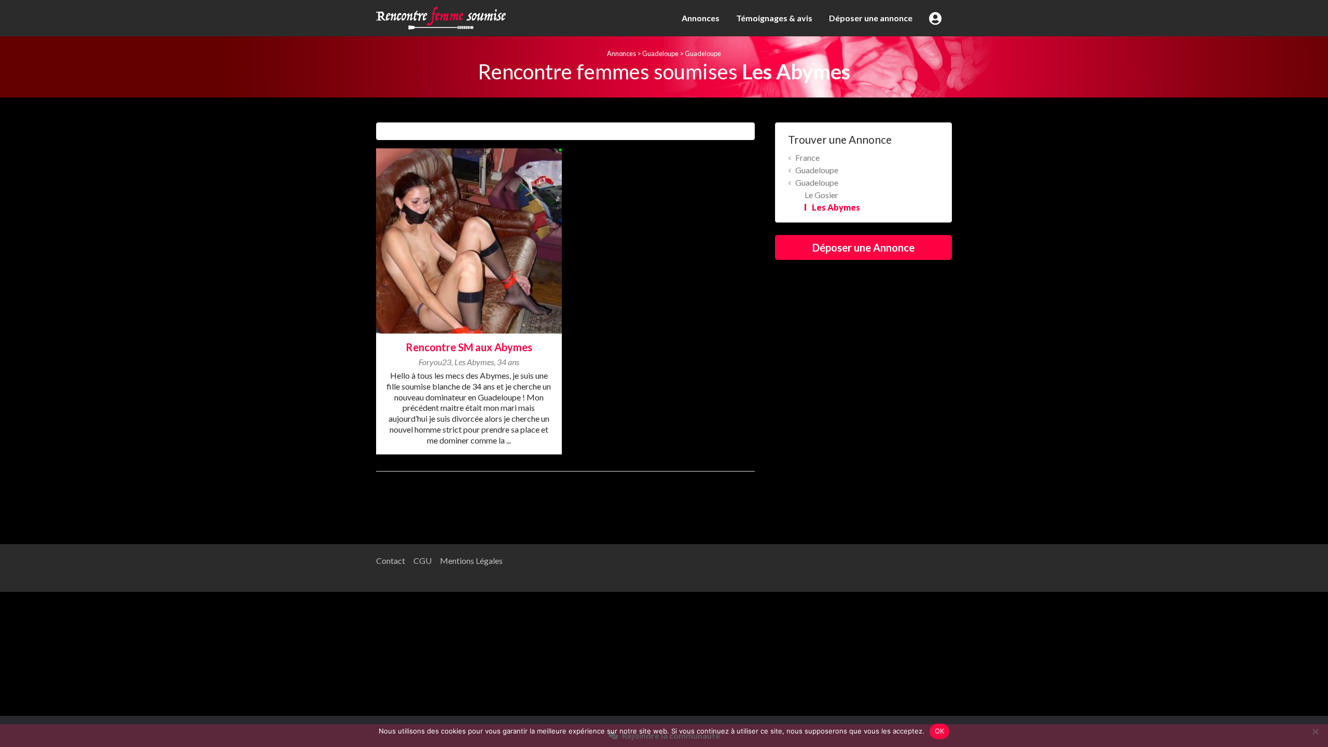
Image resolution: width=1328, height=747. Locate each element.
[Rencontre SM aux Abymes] (469, 239)
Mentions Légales (471, 560)
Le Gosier (821, 195)
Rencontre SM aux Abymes (469, 347)
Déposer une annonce (870, 18)
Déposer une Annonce (863, 247)
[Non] (1315, 731)
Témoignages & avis (774, 18)
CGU (422, 560)
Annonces (701, 18)
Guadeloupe (660, 53)
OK (940, 731)
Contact (390, 560)
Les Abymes (836, 207)
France (807, 157)
